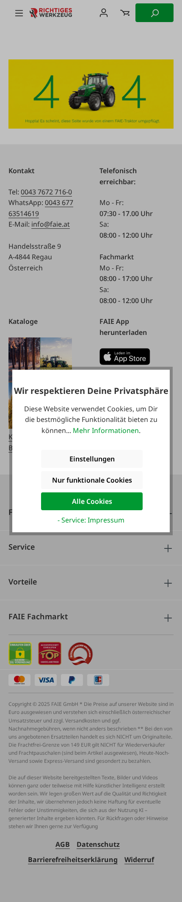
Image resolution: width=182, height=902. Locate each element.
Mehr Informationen (106, 430)
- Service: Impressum (91, 520)
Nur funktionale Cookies (92, 480)
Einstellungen (92, 459)
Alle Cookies (92, 501)
